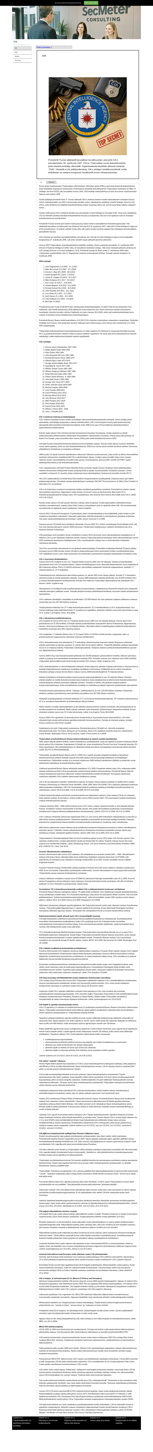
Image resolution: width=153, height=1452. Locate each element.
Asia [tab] (41, 182)
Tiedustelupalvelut (22, 44)
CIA (16, 48)
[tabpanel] (87, 124)
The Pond (18, 60)
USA (28, 44)
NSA (16, 52)
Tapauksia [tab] (51, 182)
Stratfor (17, 56)
